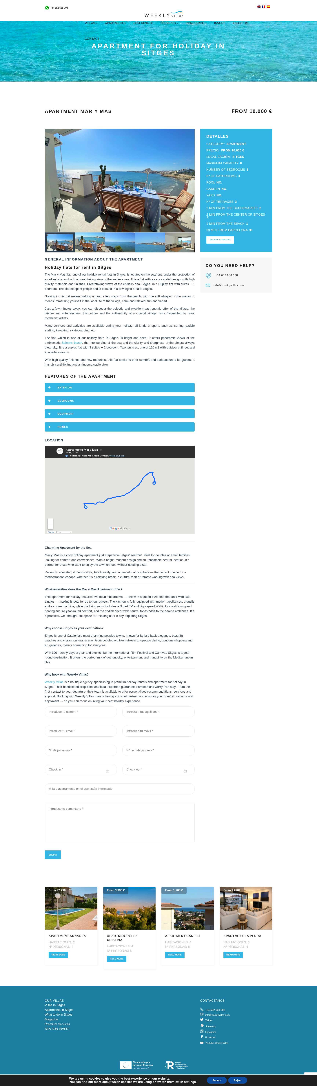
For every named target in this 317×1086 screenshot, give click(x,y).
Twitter (208, 1020)
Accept (216, 1080)
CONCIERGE (195, 23)
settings (190, 1082)
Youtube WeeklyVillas (216, 1043)
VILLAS (90, 23)
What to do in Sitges (58, 1014)
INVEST (219, 23)
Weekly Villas (54, 682)
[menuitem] (258, 6)
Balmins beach (72, 342)
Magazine (51, 1019)
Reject (238, 1080)
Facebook (210, 1037)
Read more (58, 954)
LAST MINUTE (143, 23)
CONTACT (92, 39)
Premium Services (57, 1024)
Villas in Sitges (55, 1005)
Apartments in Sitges (59, 1010)
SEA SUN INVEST (57, 1029)
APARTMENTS (115, 23)
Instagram (210, 1032)
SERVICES (168, 23)
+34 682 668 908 (226, 275)
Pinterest (211, 1026)
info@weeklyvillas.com (229, 285)
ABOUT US (240, 23)
